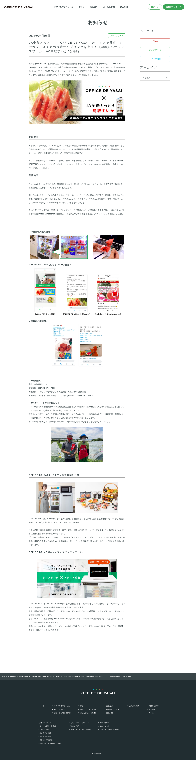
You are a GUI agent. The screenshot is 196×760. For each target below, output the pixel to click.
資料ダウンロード (173, 7)
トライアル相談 (45, 736)
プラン (82, 7)
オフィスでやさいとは (63, 7)
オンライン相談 (45, 733)
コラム (151, 713)
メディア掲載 (155, 59)
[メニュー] (190, 7)
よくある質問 (109, 7)
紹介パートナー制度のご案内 (50, 743)
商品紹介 (94, 7)
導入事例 (124, 7)
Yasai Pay (75, 726)
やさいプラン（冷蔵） (88, 709)
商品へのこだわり (113, 709)
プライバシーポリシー (108, 730)
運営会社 (103, 723)
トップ (41, 706)
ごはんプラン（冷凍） (88, 713)
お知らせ (155, 41)
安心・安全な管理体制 (62, 713)
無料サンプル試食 (46, 740)
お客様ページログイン (79, 723)
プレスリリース (155, 50)
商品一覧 (109, 713)
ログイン (155, 7)
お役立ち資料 (44, 730)
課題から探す (154, 706)
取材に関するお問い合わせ (81, 730)
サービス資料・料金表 (47, 726)
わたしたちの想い (60, 709)
